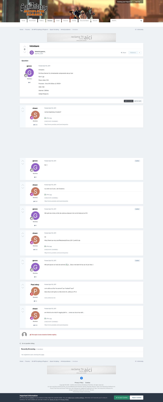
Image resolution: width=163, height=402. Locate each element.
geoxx (43, 51)
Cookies (87, 382)
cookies (31, 397)
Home (23, 20)
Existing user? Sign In (124, 1)
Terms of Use (54, 399)
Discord (95, 20)
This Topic (134, 20)
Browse (65, 20)
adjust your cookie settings (76, 397)
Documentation (84, 20)
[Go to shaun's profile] (35, 115)
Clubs (58, 20)
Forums (50, 20)
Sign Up (137, 1)
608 (36, 124)
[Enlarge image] (67, 264)
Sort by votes (128, 101)
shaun (35, 108)
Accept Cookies (122, 397)
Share (124, 52)
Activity (74, 20)
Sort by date (137, 101)
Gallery (42, 20)
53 (36, 301)
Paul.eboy (35, 285)
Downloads (32, 20)
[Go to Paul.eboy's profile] (35, 291)
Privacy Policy (79, 382)
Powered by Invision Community (81, 391)
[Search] (141, 20)
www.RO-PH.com (89, 390)
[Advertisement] (81, 142)
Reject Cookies (136, 397)
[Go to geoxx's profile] (32, 52)
